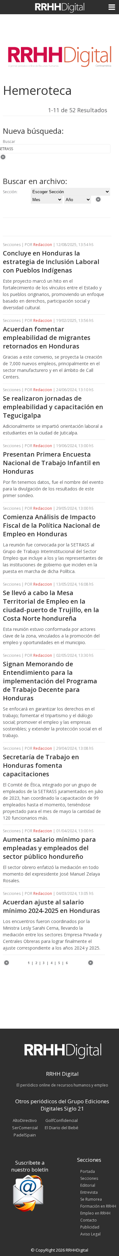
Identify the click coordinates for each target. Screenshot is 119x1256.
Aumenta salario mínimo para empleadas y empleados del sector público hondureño (49, 848)
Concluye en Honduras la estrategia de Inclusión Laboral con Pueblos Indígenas (51, 261)
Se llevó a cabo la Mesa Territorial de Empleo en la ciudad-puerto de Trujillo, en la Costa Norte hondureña (51, 605)
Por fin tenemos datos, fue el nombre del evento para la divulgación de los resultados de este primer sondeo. (53, 488)
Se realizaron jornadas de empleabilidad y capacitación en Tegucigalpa (53, 407)
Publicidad (89, 1227)
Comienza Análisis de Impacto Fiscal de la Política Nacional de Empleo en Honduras (51, 525)
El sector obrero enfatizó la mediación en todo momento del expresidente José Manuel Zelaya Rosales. (51, 874)
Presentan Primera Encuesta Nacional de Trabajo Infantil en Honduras (51, 463)
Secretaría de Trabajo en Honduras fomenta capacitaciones (41, 765)
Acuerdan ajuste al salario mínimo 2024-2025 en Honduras (51, 906)
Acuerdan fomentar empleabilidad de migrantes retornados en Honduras (46, 337)
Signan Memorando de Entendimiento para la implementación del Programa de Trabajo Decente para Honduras (50, 681)
